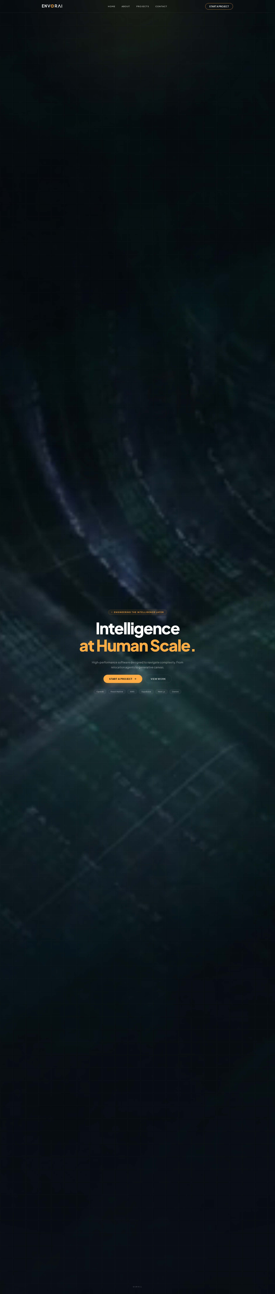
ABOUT (126, 6)
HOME (111, 6)
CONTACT (161, 6)
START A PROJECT (219, 6)
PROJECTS (142, 6)
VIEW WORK (158, 678)
